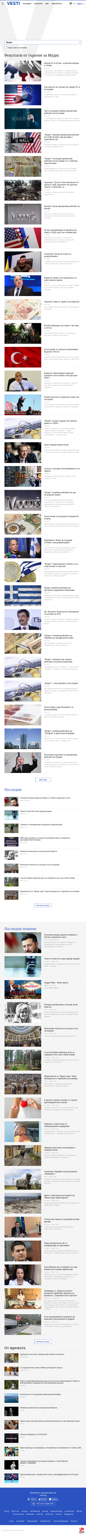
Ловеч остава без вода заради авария (35, 811)
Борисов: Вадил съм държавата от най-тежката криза (60, 278)
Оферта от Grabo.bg (50, 985)
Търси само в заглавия (17, 47)
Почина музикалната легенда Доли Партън (38, 851)
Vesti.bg (13, 3)
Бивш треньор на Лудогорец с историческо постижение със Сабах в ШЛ (50, 1448)
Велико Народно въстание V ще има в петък (61, 326)
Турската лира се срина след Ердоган (61, 301)
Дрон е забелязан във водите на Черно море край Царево (59, 1196)
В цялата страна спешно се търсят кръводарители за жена (60, 1101)
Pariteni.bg (49, 1514)
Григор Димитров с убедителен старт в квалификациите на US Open (49, 1474)
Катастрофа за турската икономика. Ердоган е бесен (61, 350)
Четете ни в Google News (44, 1504)
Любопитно (57, 4)
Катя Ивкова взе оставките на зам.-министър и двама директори (61, 1268)
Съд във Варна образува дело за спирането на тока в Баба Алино (47, 878)
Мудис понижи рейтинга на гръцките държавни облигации (59, 588)
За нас (11, 1521)
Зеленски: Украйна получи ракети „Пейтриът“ (60, 1172)
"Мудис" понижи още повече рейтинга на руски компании (58, 660)
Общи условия (32, 1521)
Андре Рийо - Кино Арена (56, 982)
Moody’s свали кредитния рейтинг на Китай (62, 207)
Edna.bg (58, 1514)
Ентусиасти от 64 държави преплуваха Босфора (40, 1394)
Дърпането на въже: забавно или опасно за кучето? (42, 1354)
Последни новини (20, 928)
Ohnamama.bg (18, 1514)
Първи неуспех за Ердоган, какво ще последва (61, 398)
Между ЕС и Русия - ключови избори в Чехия (61, 64)
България (38, 4)
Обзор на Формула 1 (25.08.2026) (33, 1434)
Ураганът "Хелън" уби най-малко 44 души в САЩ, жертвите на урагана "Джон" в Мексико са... (61, 184)
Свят (47, 4)
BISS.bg (79, 1511)
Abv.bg (6, 1511)
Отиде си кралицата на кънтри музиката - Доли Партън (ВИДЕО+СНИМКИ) (44, 1462)
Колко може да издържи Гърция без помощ (61, 517)
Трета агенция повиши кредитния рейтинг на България (60, 112)
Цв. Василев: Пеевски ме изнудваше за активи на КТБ (61, 612)
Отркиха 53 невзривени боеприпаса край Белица (41, 824)
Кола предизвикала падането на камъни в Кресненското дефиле (59, 1317)
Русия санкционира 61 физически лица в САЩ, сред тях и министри (60, 231)
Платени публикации (61, 1521)
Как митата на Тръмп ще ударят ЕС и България (62, 88)
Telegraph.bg (68, 1514)
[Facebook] (43, 1524)
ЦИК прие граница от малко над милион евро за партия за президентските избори (45, 839)
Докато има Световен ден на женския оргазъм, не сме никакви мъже (50, 1421)
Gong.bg (24, 1511)
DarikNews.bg (35, 1511)
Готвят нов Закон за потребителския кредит (61, 1220)
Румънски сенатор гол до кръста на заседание (39, 864)
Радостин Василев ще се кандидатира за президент (57, 1244)
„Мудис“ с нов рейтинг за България (61, 683)
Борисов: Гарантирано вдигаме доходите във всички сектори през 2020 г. (61, 375)
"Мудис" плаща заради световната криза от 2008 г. (60, 422)
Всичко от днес (43, 905)
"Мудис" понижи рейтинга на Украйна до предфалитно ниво (58, 636)
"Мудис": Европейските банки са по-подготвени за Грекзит (61, 565)
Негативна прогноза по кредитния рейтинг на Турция (60, 755)
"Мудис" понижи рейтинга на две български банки (60, 493)
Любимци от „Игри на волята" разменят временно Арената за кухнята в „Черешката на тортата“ (60, 1293)
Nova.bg (45, 1511)
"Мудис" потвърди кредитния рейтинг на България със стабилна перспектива (61, 160)
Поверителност (45, 1521)
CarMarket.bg (69, 1511)
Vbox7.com (15, 1511)
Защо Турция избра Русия (56, 444)
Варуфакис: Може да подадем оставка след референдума (58, 541)
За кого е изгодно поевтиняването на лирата (62, 469)
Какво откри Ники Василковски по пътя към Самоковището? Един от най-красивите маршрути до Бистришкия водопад (50, 1382)
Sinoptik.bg (30, 1514)
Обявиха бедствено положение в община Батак (59, 1148)
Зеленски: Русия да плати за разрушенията (57, 255)
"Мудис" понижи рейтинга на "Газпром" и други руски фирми (59, 732)
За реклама (20, 1521)
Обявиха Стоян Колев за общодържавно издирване (57, 1125)
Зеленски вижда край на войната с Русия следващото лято (45, 798)
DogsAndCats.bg (56, 1511)
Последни (27, 4)
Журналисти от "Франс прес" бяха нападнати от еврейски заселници (49, 891)
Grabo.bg (39, 1514)
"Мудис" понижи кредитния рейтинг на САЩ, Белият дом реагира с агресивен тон (61, 137)
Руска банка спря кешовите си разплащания (58, 708)
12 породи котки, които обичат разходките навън (41, 1367)
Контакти (74, 1521)
